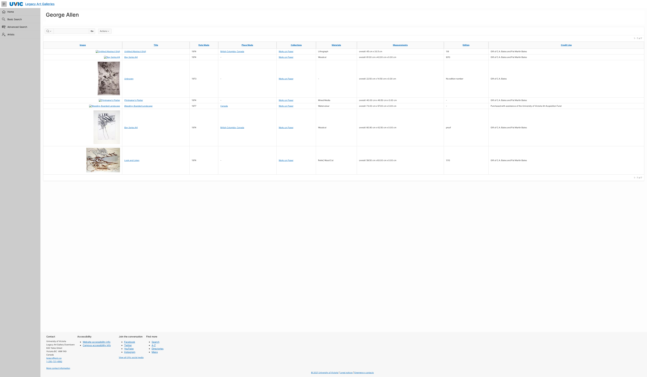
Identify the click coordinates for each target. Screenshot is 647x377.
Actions (103, 31)
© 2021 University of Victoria (324, 372)
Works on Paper (286, 51)
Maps (155, 352)
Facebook (129, 341)
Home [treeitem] (10, 11)
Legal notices (346, 372)
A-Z (154, 345)
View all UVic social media (131, 357)
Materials (336, 45)
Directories (157, 348)
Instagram (129, 352)
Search (155, 341)
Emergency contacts (364, 372)
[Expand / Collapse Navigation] (4, 4)
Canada (224, 106)
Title (156, 45)
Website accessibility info (96, 341)
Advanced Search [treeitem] (17, 26)
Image (83, 45)
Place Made (247, 45)
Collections (296, 45)
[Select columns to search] (49, 31)
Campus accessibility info (97, 345)
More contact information (58, 368)
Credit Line (566, 45)
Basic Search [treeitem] (14, 19)
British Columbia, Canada (232, 51)
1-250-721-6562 (54, 361)
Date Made (203, 45)
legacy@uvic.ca (53, 358)
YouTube (129, 348)
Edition (466, 45)
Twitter (128, 345)
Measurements (400, 45)
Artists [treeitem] (10, 34)
